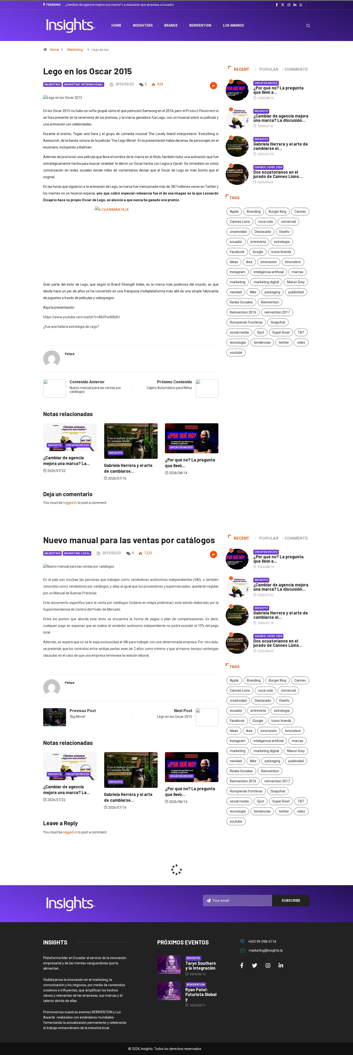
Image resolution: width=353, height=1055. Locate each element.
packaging (272, 292)
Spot (260, 332)
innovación (269, 262)
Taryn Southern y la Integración (200, 966)
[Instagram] (288, 5)
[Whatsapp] (300, 5)
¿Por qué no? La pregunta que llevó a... (278, 90)
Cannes (300, 211)
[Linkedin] (294, 5)
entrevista (258, 242)
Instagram (237, 272)
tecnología (238, 342)
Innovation (293, 262)
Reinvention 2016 (243, 312)
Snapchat (278, 322)
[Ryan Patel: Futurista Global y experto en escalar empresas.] (169, 991)
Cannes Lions (240, 222)
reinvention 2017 (277, 312)
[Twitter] (282, 4)
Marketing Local (77, 553)
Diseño (284, 232)
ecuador (236, 242)
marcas (297, 272)
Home (54, 50)
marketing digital (266, 282)
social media (239, 332)
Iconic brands (281, 252)
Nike (253, 292)
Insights (57, 452)
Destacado (263, 232)
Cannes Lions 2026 (268, 167)
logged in (70, 503)
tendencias (262, 342)
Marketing (75, 50)
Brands (171, 25)
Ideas (234, 262)
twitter (284, 342)
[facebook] (277, 5)
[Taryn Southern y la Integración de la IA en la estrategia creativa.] (169, 964)
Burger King (277, 211)
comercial (288, 222)
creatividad (238, 232)
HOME (116, 25)
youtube (236, 352)
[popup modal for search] (302, 26)
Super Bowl (281, 332)
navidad (236, 292)
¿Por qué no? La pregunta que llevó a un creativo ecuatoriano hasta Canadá (127, 4)
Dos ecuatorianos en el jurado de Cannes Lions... (278, 174)
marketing (237, 282)
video (301, 342)
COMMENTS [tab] (296, 69)
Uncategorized (122, 447)
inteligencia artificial (269, 272)
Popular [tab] (268, 69)
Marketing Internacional (83, 84)
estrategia (282, 242)
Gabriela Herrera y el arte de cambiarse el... (280, 146)
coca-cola (265, 222)
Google (258, 252)
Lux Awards (233, 25)
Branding (254, 211)
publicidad (296, 292)
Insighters (143, 25)
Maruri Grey (296, 282)
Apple (234, 211)
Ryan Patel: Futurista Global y (200, 994)
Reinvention (200, 25)
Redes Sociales (241, 302)
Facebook (237, 252)
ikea (249, 262)
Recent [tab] (242, 69)
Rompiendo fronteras (246, 322)
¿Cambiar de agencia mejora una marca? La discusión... (280, 118)
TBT (301, 332)
